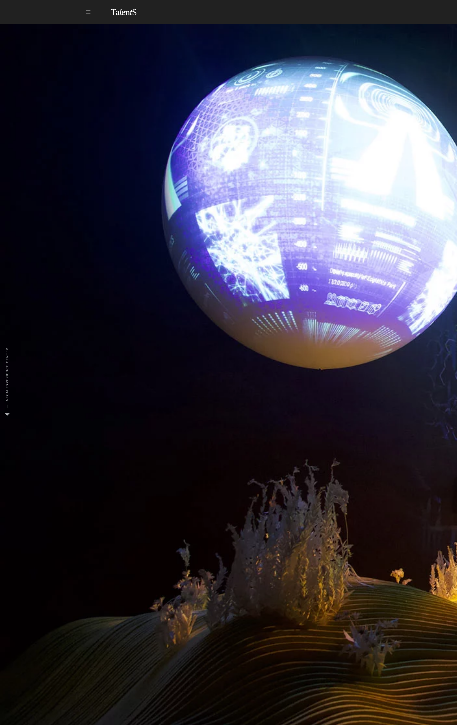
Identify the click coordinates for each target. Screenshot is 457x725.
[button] (88, 12)
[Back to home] (123, 12)
